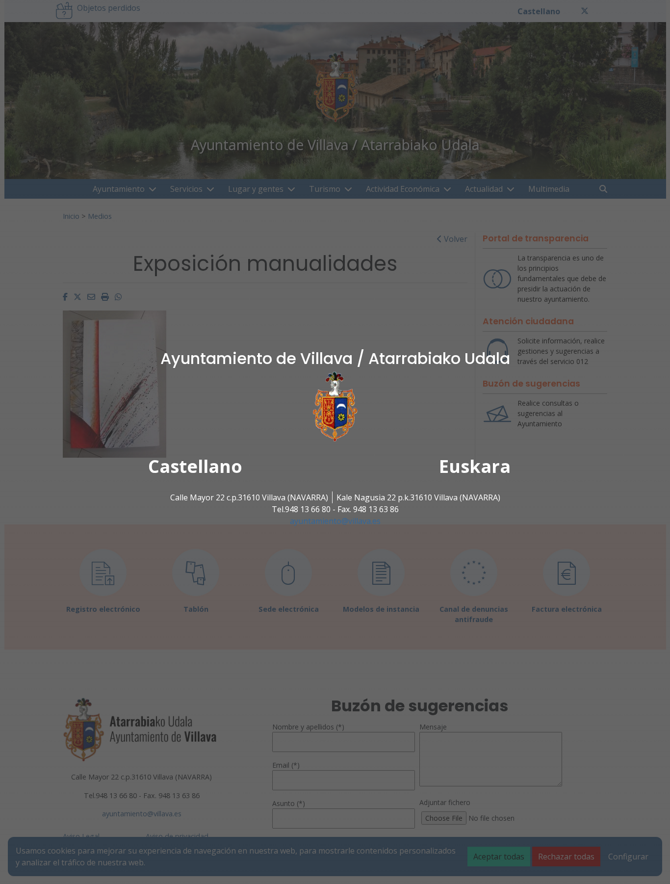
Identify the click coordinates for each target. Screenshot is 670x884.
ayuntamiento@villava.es (335, 521)
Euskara (475, 466)
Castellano (195, 466)
